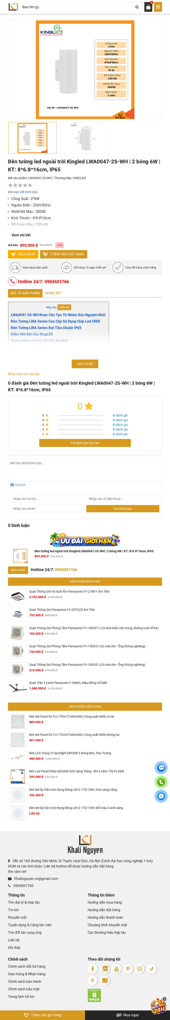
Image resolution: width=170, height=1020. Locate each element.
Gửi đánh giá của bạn (85, 443)
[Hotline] (161, 784)
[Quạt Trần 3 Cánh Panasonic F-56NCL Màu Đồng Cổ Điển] (17, 688)
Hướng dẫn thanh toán (105, 917)
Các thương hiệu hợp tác (107, 932)
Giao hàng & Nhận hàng (26, 974)
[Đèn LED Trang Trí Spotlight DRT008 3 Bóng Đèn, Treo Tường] (17, 758)
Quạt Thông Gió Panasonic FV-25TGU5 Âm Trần (62, 609)
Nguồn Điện (20, 205)
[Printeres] (128, 969)
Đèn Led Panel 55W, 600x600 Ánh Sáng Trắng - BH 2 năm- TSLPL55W (76, 771)
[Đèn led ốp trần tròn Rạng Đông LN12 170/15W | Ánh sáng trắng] (17, 794)
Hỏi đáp (14, 948)
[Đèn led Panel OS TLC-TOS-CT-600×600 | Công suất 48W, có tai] (17, 721)
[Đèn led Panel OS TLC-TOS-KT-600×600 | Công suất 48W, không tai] (17, 739)
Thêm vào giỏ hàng (66, 254)
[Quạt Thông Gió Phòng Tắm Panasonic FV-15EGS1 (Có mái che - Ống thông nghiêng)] (17, 651)
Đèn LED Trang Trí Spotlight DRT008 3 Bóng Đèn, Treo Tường (70, 753)
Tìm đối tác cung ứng (25, 932)
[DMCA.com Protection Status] (125, 995)
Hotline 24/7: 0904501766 (43, 281)
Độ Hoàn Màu (22, 224)
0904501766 (23, 886)
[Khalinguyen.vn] (13, 6)
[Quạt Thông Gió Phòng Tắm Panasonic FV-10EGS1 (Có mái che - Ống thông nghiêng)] (17, 669)
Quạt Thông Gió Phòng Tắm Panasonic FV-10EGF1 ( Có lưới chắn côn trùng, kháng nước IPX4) (93, 628)
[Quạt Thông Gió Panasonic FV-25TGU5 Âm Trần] (17, 614)
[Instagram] (139, 969)
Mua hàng (18, 570)
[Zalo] (105, 969)
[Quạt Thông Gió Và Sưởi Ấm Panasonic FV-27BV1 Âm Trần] (17, 596)
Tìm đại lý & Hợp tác (24, 902)
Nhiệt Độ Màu (22, 211)
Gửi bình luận (123, 509)
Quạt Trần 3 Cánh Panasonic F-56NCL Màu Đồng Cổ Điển (68, 683)
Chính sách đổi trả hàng (26, 966)
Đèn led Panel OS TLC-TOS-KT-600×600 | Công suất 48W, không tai (74, 734)
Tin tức (13, 910)
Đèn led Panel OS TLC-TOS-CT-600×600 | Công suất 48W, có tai (71, 716)
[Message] (161, 799)
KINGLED (79, 178)
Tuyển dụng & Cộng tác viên (30, 925)
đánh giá (120, 415)
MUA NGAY (26, 254)
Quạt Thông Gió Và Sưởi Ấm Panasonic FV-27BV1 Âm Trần (69, 591)
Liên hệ (13, 940)
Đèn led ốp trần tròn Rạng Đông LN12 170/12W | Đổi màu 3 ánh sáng (76, 808)
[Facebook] (92, 969)
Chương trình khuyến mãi (107, 925)
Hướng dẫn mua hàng (105, 902)
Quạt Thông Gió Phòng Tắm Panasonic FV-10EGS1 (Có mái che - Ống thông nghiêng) (87, 664)
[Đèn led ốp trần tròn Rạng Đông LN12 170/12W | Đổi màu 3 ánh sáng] (17, 813)
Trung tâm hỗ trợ (21, 997)
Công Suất (19, 199)
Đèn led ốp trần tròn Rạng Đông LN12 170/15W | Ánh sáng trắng (73, 789)
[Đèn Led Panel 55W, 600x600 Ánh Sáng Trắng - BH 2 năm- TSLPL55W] (17, 776)
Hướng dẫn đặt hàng (104, 910)
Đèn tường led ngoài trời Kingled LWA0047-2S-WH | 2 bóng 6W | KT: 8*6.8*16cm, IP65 (94, 551)
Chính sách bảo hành (24, 981)
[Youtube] (116, 969)
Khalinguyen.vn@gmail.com (35, 879)
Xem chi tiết (21, 235)
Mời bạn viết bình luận (23, 192)
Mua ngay (130, 1015)
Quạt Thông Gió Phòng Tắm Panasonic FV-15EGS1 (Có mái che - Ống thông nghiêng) (87, 646)
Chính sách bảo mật (23, 989)
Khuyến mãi (17, 917)
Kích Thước (20, 218)
